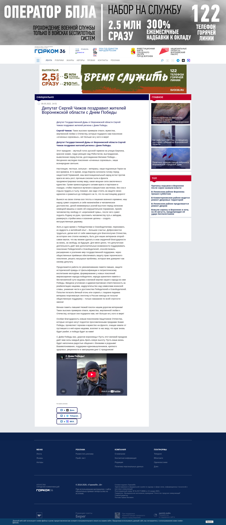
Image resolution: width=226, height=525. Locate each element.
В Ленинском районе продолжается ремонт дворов (170, 205)
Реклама (115, 60)
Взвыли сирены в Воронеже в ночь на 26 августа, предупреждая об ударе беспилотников (170, 212)
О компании (120, 454)
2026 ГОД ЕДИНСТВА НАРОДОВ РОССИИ (108, 50)
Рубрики (59, 60)
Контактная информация (125, 458)
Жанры (70, 60)
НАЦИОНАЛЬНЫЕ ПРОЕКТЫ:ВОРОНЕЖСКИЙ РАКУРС (179, 51)
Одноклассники (160, 462)
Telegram (158, 454)
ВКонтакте (158, 458)
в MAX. (69, 421)
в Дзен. (69, 410)
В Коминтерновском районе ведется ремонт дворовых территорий (170, 199)
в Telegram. (71, 416)
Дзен (156, 467)
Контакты (103, 60)
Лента (49, 60)
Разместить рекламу (84, 454)
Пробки (91, 60)
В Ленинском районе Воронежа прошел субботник (167, 193)
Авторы (81, 60)
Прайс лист (81, 458)
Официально (45, 97)
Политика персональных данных (129, 467)
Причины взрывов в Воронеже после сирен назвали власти (167, 187)
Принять (209, 522)
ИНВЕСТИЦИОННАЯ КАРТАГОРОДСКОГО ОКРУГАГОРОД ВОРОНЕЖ (146, 52)
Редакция (119, 462)
